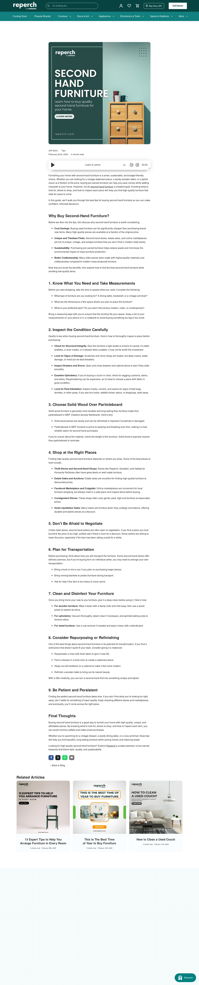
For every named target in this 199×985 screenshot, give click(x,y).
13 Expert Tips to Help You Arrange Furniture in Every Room (43, 841)
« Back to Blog (57, 765)
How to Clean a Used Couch (156, 839)
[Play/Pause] (53, 165)
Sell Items (177, 6)
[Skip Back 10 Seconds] (131, 165)
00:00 (145, 165)
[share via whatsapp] (64, 758)
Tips (63, 150)
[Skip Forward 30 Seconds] (137, 165)
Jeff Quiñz (53, 150)
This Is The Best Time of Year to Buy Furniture (99, 841)
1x (124, 165)
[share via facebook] (51, 758)
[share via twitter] (57, 758)
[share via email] (71, 758)
